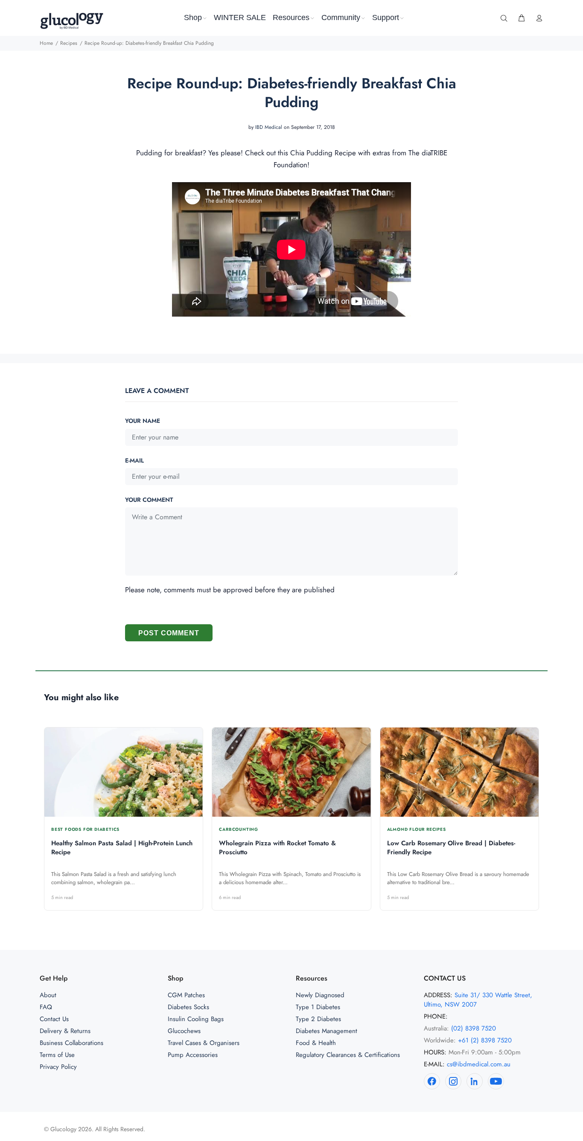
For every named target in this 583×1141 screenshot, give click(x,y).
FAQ (46, 1007)
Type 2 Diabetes (318, 1019)
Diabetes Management (326, 1031)
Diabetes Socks (188, 1007)
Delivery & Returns (65, 1031)
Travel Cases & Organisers (203, 1043)
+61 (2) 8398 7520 (485, 1040)
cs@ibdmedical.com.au (478, 1064)
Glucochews (184, 1031)
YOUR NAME (142, 420)
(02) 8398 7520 (473, 1028)
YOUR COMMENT (149, 499)
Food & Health (316, 1043)
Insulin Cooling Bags (196, 1019)
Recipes (68, 43)
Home (46, 43)
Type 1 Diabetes (318, 1007)
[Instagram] (453, 1081)
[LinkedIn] (474, 1081)
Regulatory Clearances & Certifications (348, 1055)
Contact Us (54, 1019)
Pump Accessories (193, 1055)
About (48, 995)
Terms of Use (57, 1055)
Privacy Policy (58, 1066)
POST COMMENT (168, 633)
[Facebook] (432, 1081)
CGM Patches (186, 995)
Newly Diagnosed (320, 995)
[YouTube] (496, 1081)
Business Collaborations (71, 1043)
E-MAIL (134, 460)
